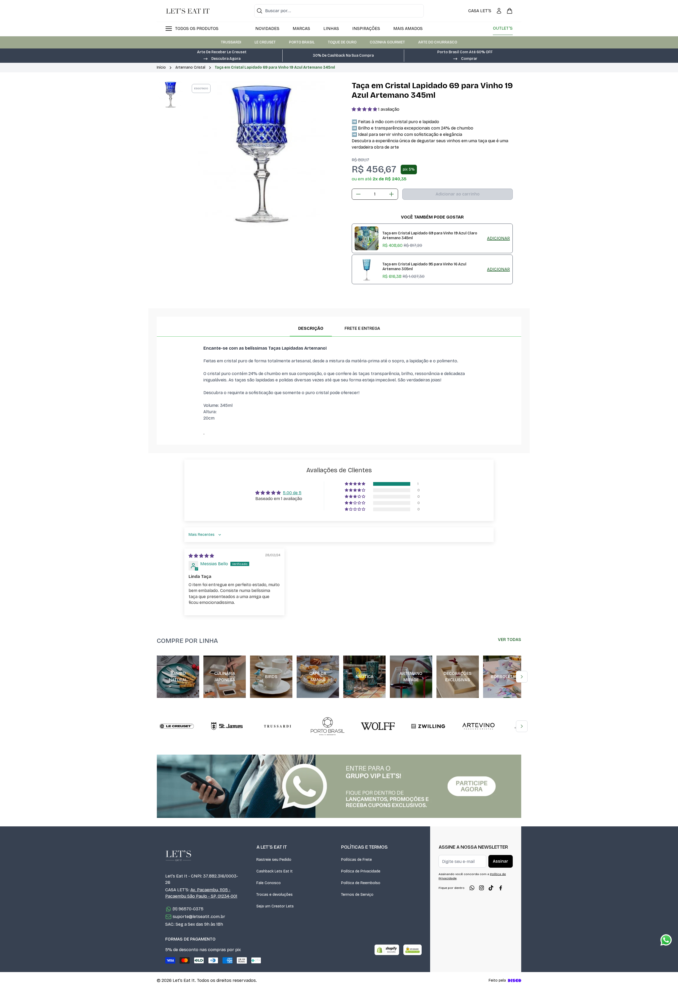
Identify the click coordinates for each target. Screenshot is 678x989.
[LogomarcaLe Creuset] (177, 726)
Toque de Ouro (342, 42)
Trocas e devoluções (274, 894)
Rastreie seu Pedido (273, 859)
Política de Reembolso (360, 883)
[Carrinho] (509, 11)
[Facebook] (500, 888)
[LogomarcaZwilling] (428, 726)
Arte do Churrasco (437, 42)
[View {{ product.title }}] (366, 238)
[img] (201, 555)
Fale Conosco (268, 883)
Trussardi (231, 42)
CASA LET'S (479, 10)
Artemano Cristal (190, 67)
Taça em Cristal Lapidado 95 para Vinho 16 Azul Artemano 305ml (424, 266)
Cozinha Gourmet (387, 42)
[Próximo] (522, 677)
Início (161, 67)
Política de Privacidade (360, 871)
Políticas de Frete (356, 859)
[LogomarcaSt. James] (227, 726)
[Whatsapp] (472, 888)
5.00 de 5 (292, 492)
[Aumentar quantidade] (391, 194)
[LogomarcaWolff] (378, 726)
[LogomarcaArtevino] (478, 726)
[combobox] (339, 10)
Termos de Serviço (357, 894)
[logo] (187, 11)
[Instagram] (481, 888)
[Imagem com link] (339, 786)
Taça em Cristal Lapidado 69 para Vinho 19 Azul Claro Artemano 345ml (429, 235)
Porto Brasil (302, 42)
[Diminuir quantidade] (358, 194)
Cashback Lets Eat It (274, 871)
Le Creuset (265, 42)
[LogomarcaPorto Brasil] (327, 726)
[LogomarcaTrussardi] (277, 726)
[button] (222, 58)
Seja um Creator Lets (275, 906)
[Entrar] (499, 11)
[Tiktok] (491, 888)
